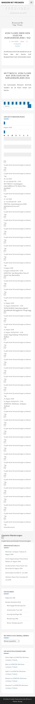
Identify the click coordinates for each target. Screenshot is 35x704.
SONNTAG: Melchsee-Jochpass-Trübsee (15, 405)
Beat (22, 41)
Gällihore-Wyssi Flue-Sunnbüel (15, 577)
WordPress (27, 699)
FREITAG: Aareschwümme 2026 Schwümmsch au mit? (15, 205)
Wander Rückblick (11, 602)
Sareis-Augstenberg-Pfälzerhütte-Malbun (16, 336)
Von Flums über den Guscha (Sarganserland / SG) (17, 35)
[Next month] (4, 132)
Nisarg (20, 701)
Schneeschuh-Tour (13, 610)
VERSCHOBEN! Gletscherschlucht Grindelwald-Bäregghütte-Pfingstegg (17, 309)
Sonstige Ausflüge (13, 614)
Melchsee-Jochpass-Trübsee (14, 552)
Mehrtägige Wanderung (15, 606)
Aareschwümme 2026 (12, 573)
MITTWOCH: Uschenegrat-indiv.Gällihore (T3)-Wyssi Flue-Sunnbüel (15, 186)
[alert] (17, 165)
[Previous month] (4, 123)
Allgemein (8, 598)
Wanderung (10, 619)
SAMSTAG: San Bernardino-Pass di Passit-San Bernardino (16, 274)
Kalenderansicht (9, 527)
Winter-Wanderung (13, 623)
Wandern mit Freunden (12, 2)
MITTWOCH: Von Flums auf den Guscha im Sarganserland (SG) (17, 75)
